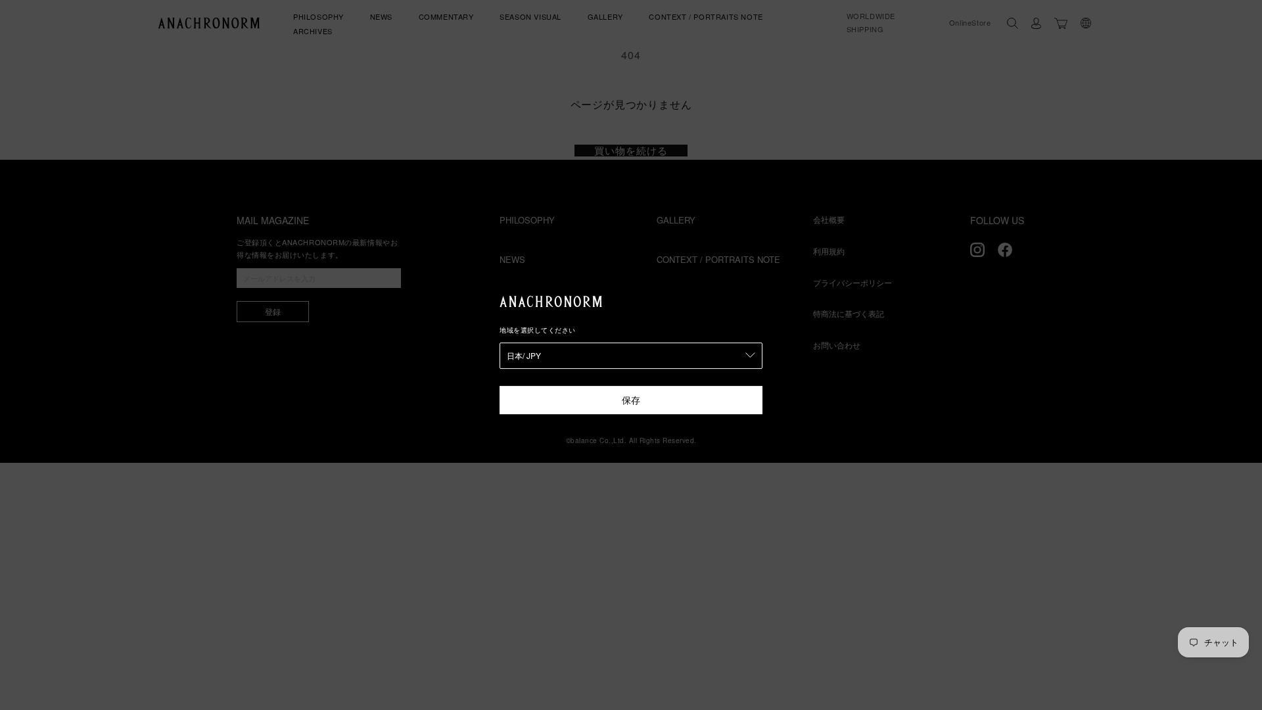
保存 (631, 399)
